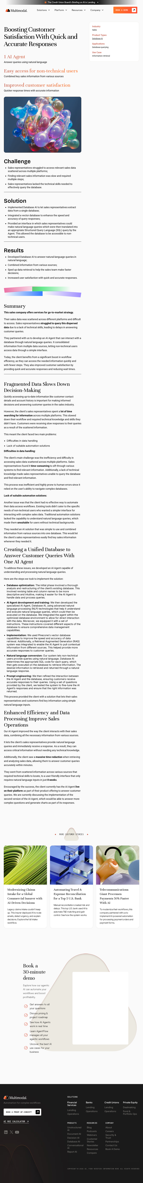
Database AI (97, 38)
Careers (109, 1131)
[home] (16, 10)
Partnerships (112, 1141)
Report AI (72, 1151)
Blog (89, 1127)
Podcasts (92, 1131)
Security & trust (110, 1136)
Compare (92, 1153)
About (108, 1127)
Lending (71, 1110)
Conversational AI (75, 1146)
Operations (73, 1114)
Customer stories (92, 1140)
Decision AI (73, 1138)
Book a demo (112, 1149)
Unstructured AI (74, 1128)
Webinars (92, 1135)
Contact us (111, 1145)
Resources (92, 1149)
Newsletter (92, 1145)
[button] (43, 10)
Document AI (74, 1134)
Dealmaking (129, 1107)
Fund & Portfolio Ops (130, 1112)
